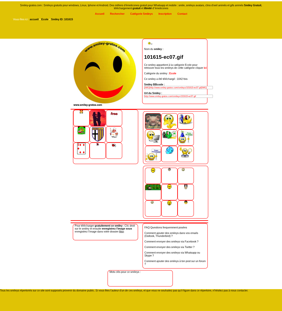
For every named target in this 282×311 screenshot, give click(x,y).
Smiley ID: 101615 (62, 19)
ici (205, 67)
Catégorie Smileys (141, 13)
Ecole (44, 19)
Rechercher (117, 13)
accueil (34, 19)
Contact (182, 13)
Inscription (165, 13)
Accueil (99, 13)
